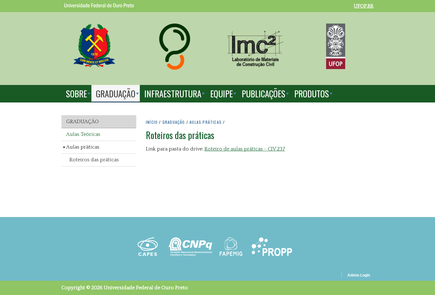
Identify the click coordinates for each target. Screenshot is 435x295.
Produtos (311, 93)
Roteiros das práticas (94, 160)
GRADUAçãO (173, 122)
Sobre (76, 93)
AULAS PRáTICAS (205, 122)
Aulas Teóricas (83, 134)
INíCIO (152, 122)
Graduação (115, 93)
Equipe (221, 93)
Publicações (263, 93)
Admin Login (358, 275)
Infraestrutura (172, 93)
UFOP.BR (364, 6)
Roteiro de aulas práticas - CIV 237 (244, 149)
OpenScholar (325, 276)
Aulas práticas (82, 147)
